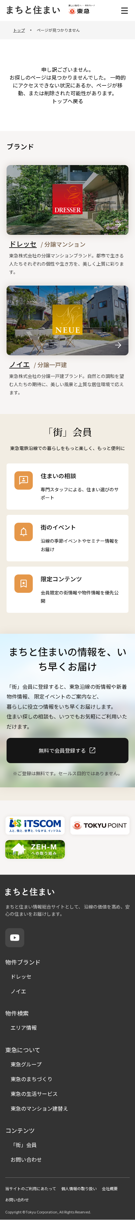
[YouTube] (14, 937)
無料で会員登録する (62, 750)
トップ (19, 30)
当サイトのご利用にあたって (30, 1188)
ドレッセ (20, 976)
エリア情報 (23, 1027)
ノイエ (18, 991)
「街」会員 (23, 1145)
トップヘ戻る (67, 101)
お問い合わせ (26, 1159)
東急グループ (26, 1064)
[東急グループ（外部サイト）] (81, 11)
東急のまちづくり (31, 1079)
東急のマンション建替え (39, 1108)
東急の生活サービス (34, 1094)
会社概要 (110, 1188)
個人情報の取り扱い (79, 1188)
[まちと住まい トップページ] (33, 11)
